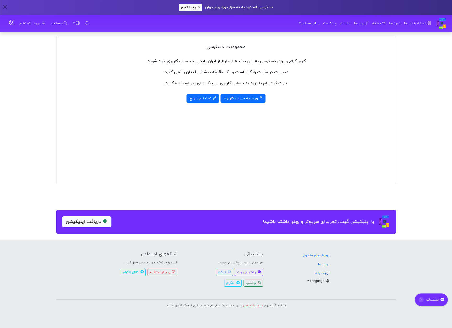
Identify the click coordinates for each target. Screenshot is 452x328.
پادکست (329, 23)
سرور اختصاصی (253, 305)
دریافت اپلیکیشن (83, 221)
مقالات (345, 23)
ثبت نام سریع (201, 98)
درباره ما (323, 264)
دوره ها (394, 23)
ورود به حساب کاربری (241, 98)
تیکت (222, 272)
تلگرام (230, 283)
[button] (87, 23)
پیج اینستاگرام (160, 272)
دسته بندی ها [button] (415, 23)
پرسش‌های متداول (316, 255)
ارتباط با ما (322, 273)
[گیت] (441, 23)
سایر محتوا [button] (310, 23)
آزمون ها (361, 23)
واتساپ (251, 283)
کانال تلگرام (131, 272)
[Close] (5, 6)
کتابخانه (379, 23)
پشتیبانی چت (247, 272)
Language (317, 281)
